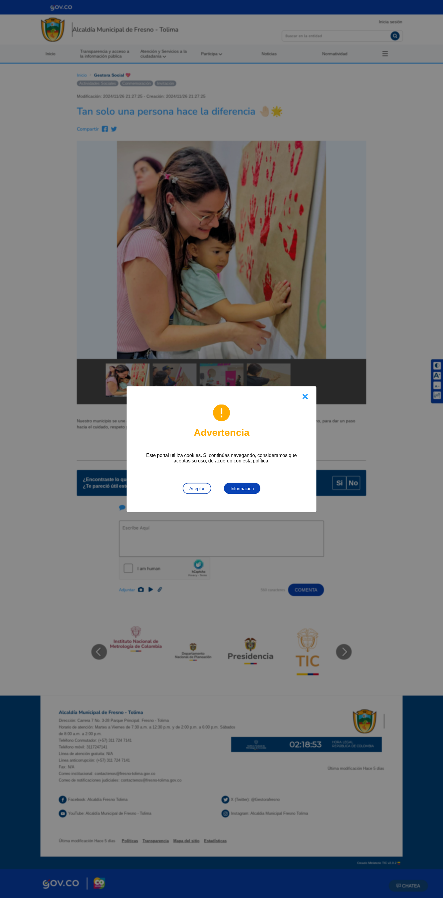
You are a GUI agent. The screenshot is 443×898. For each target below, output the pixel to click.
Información (242, 488)
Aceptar (197, 488)
